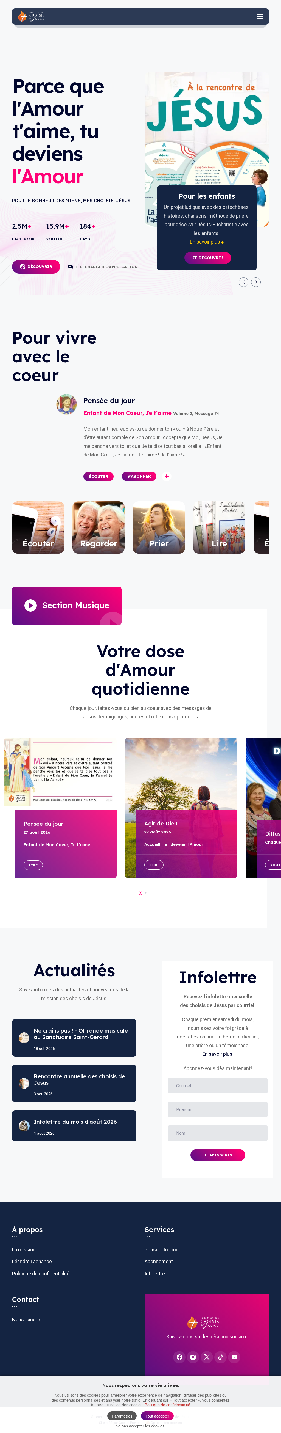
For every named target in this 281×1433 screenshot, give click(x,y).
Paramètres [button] (122, 1416)
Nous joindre (26, 1319)
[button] (243, 282)
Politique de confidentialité (41, 1273)
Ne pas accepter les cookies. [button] (140, 1426)
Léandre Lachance (32, 1261)
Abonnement (159, 1261)
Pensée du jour (161, 1249)
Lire (33, 865)
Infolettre (155, 1273)
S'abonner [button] (139, 476)
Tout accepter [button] (157, 1416)
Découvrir (39, 266)
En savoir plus (217, 1054)
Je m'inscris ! (207, 240)
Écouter (98, 476)
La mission (24, 1249)
